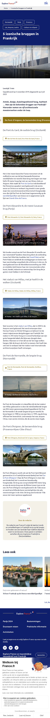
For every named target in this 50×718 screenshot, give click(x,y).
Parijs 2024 (8, 621)
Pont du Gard (26, 183)
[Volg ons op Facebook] (11, 648)
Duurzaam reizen (10, 626)
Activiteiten (8, 631)
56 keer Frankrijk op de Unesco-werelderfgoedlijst (22, 593)
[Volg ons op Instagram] (5, 648)
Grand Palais (34, 257)
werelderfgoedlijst (10, 196)
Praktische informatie (36, 626)
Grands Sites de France (17, 198)
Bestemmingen (33, 621)
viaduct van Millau (25, 326)
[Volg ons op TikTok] (16, 648)
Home (6, 8)
